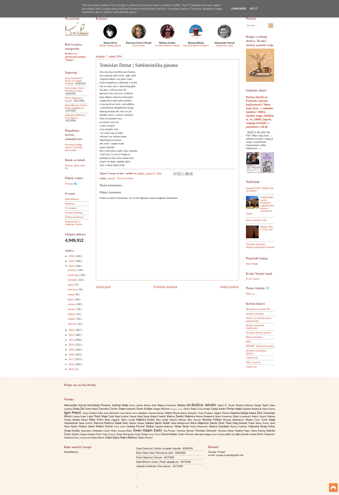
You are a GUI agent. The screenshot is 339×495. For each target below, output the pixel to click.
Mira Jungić (163, 419)
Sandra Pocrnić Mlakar (141, 426)
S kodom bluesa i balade (167, 45)
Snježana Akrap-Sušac (261, 426)
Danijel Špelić (262, 405)
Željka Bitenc (98, 437)
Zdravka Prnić (94, 434)
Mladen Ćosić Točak (257, 419)
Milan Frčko (97, 419)
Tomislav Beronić (185, 430)
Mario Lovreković (242, 416)
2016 (71, 364)
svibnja (72, 304)
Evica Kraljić (204, 409)
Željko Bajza (112, 437)
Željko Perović (145, 437)
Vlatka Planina (258, 430)
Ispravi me (251, 366)
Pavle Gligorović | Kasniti (149, 457)
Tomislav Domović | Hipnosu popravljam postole (260, 245)
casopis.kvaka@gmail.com (229, 455)
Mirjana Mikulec (179, 419)
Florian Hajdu (234, 408)
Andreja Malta (120, 405)
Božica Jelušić (205, 405)
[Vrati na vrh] (333, 488)
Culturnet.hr (252, 357)
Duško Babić (190, 409)
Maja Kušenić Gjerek (126, 416)
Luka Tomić (94, 416)
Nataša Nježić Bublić (158, 422)
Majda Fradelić (159, 416)
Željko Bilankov (129, 437)
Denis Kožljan (144, 408)
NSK (248, 341)
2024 (71, 266)
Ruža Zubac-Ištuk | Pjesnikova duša (74, 89)
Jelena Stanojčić (189, 413)
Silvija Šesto (182, 426)
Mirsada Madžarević (234, 419)
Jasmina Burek (156, 413)
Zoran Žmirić (154, 434)
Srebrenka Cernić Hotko (105, 430)
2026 (71, 256)
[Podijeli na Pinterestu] (191, 173)
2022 (71, 335)
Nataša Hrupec (137, 423)
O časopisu (71, 208)
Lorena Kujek (80, 416)
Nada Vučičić (86, 423)
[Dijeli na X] (183, 173)
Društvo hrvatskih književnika (255, 326)
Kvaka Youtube (253, 278)
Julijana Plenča (221, 413)
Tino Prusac (170, 430)
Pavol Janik (269, 423)
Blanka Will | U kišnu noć (266, 228)
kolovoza (73, 289)
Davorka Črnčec (108, 408)
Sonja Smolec (72, 430)
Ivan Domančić (112, 413)
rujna (70, 284)
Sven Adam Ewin (148, 430)
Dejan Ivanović (127, 408)
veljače (72, 319)
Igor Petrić (73, 413)
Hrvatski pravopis (255, 313)
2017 (71, 359)
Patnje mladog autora (110, 45)
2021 (71, 340)
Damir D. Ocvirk (227, 405)
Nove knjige (252, 263)
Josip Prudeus (205, 413)
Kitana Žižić (256, 412)
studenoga (73, 275)
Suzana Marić (125, 430)
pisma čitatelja (218, 434)
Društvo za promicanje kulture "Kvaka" (75, 56)
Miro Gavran (195, 419)
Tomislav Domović (206, 430)
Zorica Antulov (169, 434)
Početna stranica (165, 287)
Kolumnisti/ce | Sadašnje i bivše (73, 223)
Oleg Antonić (240, 422)
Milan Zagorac (113, 419)
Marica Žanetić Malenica (181, 416)
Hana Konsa (268, 409)
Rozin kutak (139, 45)
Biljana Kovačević (167, 405)
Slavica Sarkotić (239, 426)
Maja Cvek (108, 416)
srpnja (71, 294)
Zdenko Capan (79, 434)
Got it (254, 8)
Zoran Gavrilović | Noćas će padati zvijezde (74, 81)
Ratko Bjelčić (71, 426)
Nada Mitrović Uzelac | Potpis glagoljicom (76, 106)
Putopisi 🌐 (71, 183)
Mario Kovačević (224, 416)
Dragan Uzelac (177, 409)
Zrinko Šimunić (186, 434)
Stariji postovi (229, 287)
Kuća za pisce (253, 362)
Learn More (238, 8)
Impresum (70, 203)
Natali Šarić (122, 422)
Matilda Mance (80, 419)
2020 (71, 344)
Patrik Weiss (255, 423)
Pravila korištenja (74, 212)
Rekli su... (251, 293)
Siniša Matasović (199, 426)
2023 (71, 330)
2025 (71, 261)
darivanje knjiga (202, 434)
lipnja (71, 299)
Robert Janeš (87, 426)
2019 (71, 349)
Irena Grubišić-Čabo (93, 413)
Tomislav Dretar (125, 178)
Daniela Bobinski (245, 405)
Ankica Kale (151, 405)
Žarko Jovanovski (82, 438)
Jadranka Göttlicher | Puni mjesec (75, 116)
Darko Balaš (92, 409)
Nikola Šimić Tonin (221, 422)
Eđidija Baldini (218, 409)
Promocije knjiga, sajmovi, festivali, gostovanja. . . (74, 147)
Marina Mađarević (205, 416)
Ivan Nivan (126, 413)
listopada (73, 280)
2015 (71, 369)
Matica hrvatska (254, 337)
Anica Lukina (136, 405)
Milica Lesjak (128, 419)
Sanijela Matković (165, 426)
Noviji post (103, 287)
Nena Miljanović (200, 422)
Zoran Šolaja (141, 434)
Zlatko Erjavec (109, 434)
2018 (71, 354)
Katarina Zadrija (239, 412)
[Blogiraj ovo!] (179, 173)
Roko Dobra (120, 427)
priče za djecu (234, 434)
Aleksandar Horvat (75, 405)
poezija (112, 178)
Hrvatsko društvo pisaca (258, 332)
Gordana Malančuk (252, 409)
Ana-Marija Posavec (99, 405)
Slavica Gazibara (219, 426)
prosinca (72, 270)
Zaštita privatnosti (74, 217)
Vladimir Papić (243, 430)
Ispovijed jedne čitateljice (196, 45)
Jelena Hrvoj (172, 412)
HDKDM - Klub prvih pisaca (260, 346)
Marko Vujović (259, 416)
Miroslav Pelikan (212, 419)
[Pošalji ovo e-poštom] (175, 173)
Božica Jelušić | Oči (256, 220)
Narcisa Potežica (104, 422)
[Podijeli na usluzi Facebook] (187, 173)
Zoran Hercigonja (126, 434)
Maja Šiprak (144, 416)
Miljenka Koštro (146, 419)
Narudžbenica (72, 199)
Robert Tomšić (105, 426)
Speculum (86, 430)
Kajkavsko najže (224, 45)
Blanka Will (184, 405)
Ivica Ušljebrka (140, 413)
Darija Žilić (79, 408)
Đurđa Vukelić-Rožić (253, 434)
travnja (71, 309)
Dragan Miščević (162, 409)
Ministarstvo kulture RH (258, 309)
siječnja (72, 324)
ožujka (71, 314)
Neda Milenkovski (181, 423)
